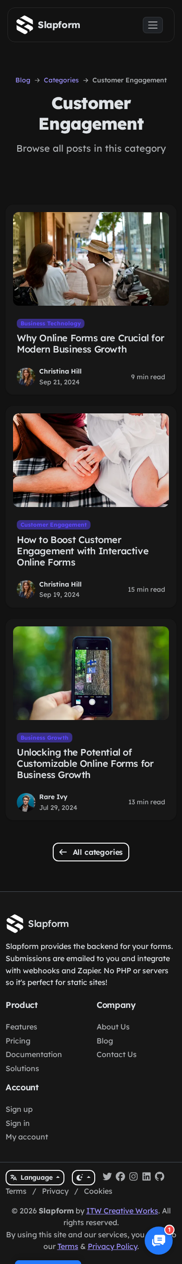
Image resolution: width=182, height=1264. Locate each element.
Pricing (18, 1040)
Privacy (55, 1191)
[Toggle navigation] (153, 25)
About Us (113, 1026)
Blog (22, 80)
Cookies (98, 1191)
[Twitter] (107, 1178)
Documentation (34, 1054)
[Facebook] (120, 1178)
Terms (16, 1191)
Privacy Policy (112, 1246)
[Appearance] (83, 1177)
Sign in (18, 1123)
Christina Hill (60, 371)
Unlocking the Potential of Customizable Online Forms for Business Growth (85, 763)
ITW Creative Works (122, 1210)
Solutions (22, 1068)
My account (27, 1136)
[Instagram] (133, 1178)
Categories (61, 80)
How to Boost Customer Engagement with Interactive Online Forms (82, 551)
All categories (96, 852)
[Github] (159, 1178)
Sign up (19, 1109)
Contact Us (117, 1054)
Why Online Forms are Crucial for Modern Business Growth (90, 343)
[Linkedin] (146, 1178)
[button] (159, 1241)
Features (21, 1026)
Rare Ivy (53, 797)
